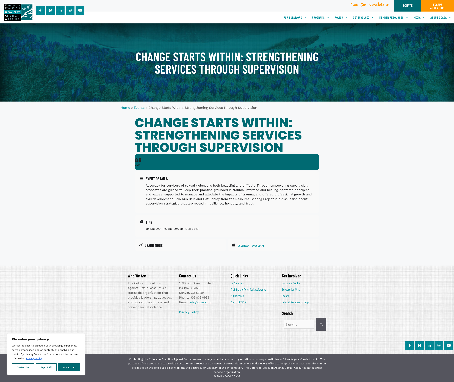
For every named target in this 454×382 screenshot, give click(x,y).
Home (125, 108)
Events (139, 108)
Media (417, 17)
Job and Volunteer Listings (295, 302)
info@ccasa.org (200, 302)
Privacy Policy (34, 358)
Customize (23, 367)
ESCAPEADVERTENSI (437, 6)
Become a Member (291, 283)
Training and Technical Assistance (248, 289)
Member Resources (391, 17)
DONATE (408, 5)
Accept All (69, 367)
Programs (318, 17)
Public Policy (237, 296)
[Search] (321, 324)
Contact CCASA (238, 302)
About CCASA (438, 17)
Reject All (46, 367)
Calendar (243, 245)
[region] (46, 354)
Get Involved (361, 17)
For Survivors (293, 17)
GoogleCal (258, 245)
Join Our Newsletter (370, 6)
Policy (339, 17)
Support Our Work (291, 289)
